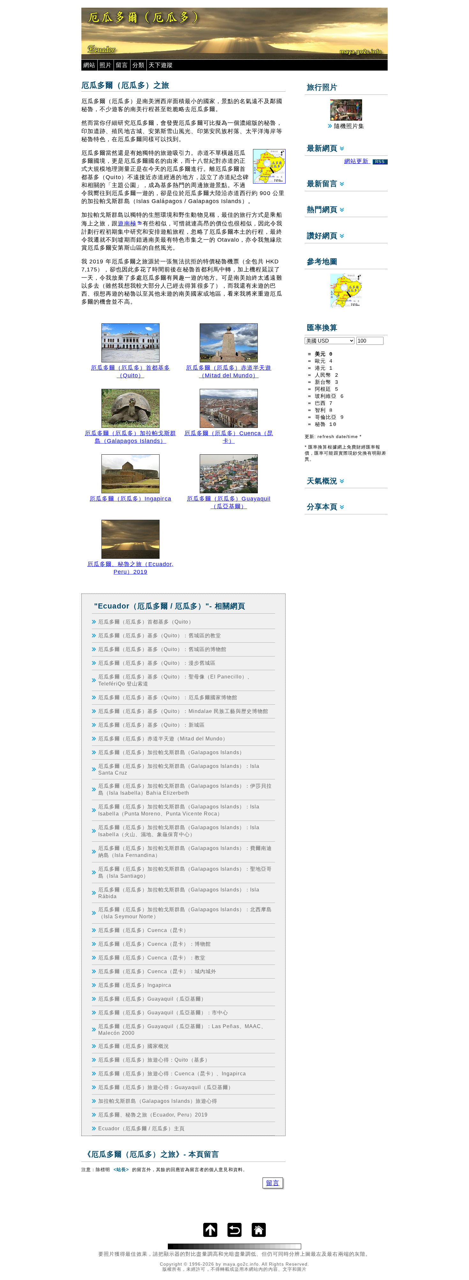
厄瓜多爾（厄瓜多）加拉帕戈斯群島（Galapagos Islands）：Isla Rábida (178, 893)
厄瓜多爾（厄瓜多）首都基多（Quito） (146, 622)
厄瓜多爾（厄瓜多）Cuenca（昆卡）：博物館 (154, 944)
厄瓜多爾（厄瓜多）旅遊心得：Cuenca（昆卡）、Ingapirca (172, 1073)
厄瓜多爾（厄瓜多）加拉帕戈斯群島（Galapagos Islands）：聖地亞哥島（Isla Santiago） (185, 872)
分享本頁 (323, 507)
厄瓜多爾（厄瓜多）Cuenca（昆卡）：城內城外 (157, 971)
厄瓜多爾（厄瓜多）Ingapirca (134, 985)
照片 (106, 65)
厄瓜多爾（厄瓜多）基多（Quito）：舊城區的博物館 (162, 649)
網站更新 (364, 161)
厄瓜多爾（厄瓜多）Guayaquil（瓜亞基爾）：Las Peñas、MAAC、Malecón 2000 (182, 1029)
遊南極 (127, 223)
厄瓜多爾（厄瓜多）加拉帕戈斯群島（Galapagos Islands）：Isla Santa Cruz (178, 769)
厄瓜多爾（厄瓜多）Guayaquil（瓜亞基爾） (152, 999)
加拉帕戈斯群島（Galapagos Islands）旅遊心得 (157, 1101)
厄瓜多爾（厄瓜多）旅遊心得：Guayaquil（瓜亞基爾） (166, 1087)
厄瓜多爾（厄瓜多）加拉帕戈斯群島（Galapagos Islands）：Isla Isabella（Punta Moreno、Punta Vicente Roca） (178, 810)
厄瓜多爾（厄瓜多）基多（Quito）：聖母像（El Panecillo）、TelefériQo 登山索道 (175, 680)
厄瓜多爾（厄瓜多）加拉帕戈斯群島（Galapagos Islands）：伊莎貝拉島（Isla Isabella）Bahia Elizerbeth (185, 789)
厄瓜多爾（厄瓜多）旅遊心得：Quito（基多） (154, 1060)
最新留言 (323, 184)
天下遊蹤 (161, 65)
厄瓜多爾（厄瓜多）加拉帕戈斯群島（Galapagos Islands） (171, 752)
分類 (138, 65)
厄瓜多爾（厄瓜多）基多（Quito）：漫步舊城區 (157, 663)
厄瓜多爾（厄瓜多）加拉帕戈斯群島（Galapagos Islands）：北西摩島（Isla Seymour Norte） (185, 912)
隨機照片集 (348, 126)
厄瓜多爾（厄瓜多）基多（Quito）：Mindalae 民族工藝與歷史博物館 (183, 711)
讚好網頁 (323, 236)
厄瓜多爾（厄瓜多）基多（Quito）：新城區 (151, 725)
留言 (122, 65)
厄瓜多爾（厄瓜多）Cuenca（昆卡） (143, 930)
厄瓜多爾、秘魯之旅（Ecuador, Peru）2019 (153, 1114)
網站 (89, 65)
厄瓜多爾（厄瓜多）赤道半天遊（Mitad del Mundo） (163, 738)
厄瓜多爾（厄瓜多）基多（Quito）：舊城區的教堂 (159, 635)
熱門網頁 (323, 210)
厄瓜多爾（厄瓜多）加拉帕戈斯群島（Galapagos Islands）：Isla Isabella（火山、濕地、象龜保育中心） (178, 830)
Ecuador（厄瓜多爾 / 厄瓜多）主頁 (141, 1128)
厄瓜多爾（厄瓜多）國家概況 (133, 1046)
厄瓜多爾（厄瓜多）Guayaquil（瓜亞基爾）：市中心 (163, 1012)
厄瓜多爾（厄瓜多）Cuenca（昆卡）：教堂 (151, 957)
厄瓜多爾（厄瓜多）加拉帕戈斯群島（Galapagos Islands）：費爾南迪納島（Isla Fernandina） (185, 851)
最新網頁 (323, 148)
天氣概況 (323, 481)
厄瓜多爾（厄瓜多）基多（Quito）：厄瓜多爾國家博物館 (167, 697)
